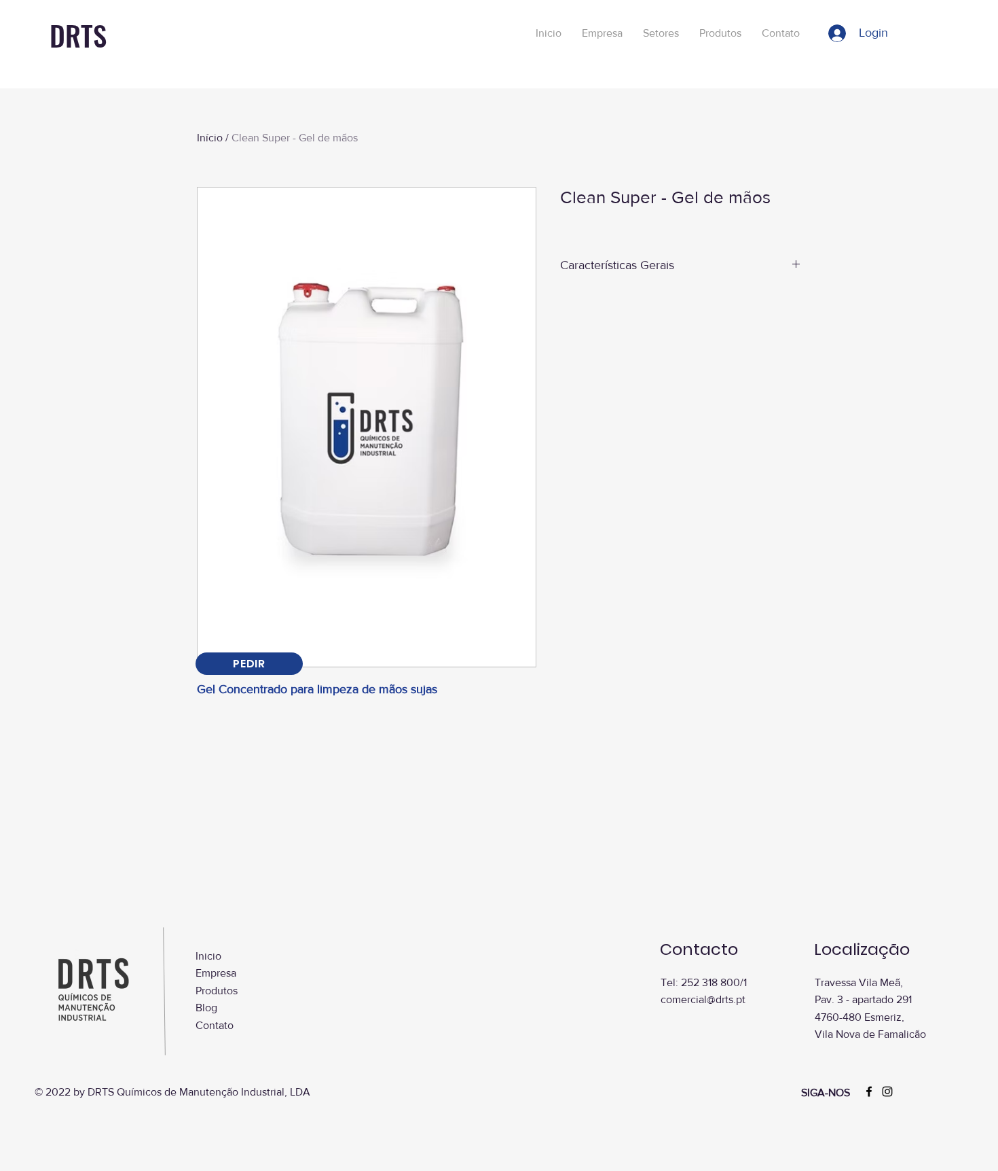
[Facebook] (869, 1091)
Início (210, 137)
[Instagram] (887, 1091)
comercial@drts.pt (703, 999)
